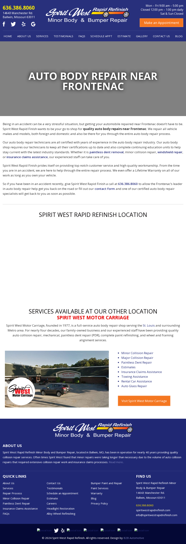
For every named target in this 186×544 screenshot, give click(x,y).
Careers (52, 503)
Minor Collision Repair (137, 353)
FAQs (81, 36)
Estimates (128, 367)
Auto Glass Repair (134, 386)
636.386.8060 (19, 7)
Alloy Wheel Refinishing (61, 513)
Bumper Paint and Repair (106, 483)
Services (42, 36)
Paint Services (99, 488)
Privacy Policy (99, 503)
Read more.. (116, 462)
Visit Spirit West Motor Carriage (144, 401)
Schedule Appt (101, 36)
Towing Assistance (134, 376)
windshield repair (169, 152)
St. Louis (149, 325)
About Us (24, 36)
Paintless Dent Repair (136, 362)
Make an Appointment (161, 22)
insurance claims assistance (27, 157)
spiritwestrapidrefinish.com (153, 510)
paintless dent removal (107, 152)
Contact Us (161, 36)
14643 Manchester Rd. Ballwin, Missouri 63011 (19, 15)
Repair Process (12, 493)
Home (8, 36)
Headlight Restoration (60, 508)
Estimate (124, 36)
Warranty (96, 493)
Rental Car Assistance (136, 381)
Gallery (142, 36)
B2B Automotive (134, 538)
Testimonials (63, 36)
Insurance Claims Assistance (141, 372)
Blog (179, 36)
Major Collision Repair (137, 358)
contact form (105, 189)
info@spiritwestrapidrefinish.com (156, 515)
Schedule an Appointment (62, 493)
